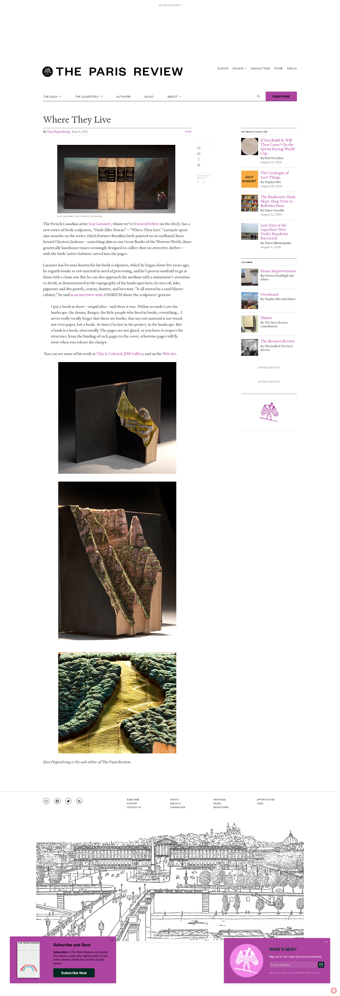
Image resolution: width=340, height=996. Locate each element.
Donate (238, 68)
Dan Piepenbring (58, 131)
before (153, 223)
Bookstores (221, 807)
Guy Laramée (100, 223)
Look (188, 131)
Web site (169, 353)
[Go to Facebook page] (57, 801)
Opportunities (266, 799)
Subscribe (281, 96)
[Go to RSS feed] (79, 801)
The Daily (51, 96)
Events (223, 68)
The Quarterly (87, 96)
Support (132, 803)
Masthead (219, 799)
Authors (123, 96)
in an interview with (86, 294)
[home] (112, 72)
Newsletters (260, 68)
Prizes (217, 803)
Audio (149, 96)
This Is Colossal (109, 353)
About (173, 96)
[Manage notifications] (331, 987)
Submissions (178, 807)
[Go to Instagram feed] (46, 801)
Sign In (292, 68)
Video (260, 803)
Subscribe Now (74, 972)
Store (278, 68)
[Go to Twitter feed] (68, 801)
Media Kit (175, 803)
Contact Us (134, 807)
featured (141, 223)
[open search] (258, 96)
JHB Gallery (133, 353)
